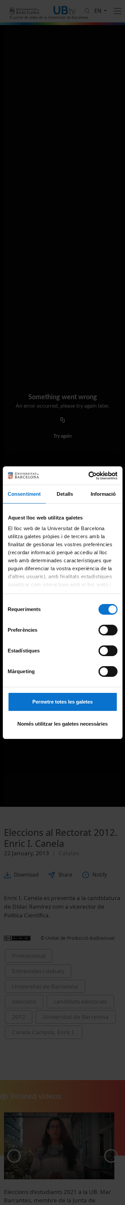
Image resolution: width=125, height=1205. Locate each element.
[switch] (107, 630)
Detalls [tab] (65, 494)
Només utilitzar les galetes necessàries (62, 724)
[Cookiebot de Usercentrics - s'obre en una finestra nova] (89, 475)
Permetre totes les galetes (62, 702)
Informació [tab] (103, 494)
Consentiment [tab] (24, 494)
